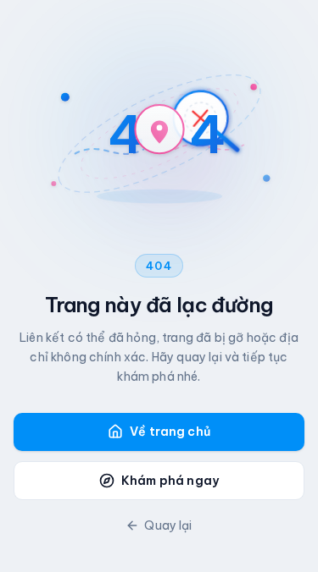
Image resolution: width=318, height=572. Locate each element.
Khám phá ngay (170, 480)
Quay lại (168, 525)
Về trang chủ (170, 431)
